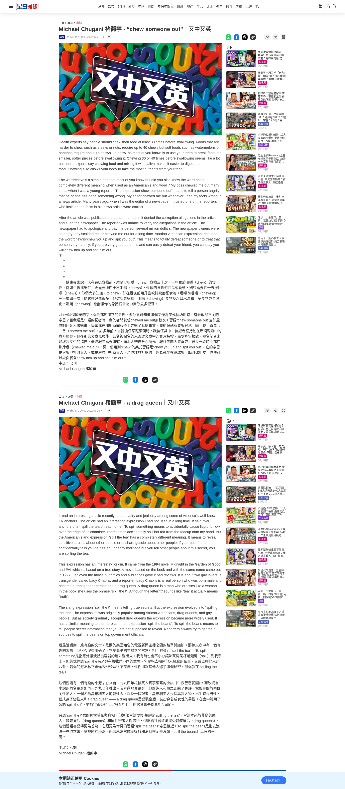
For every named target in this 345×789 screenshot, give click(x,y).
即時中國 (263, 124)
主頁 (61, 22)
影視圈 (262, 62)
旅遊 (261, 227)
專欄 (70, 22)
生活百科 (263, 145)
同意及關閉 (273, 780)
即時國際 (263, 248)
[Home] (27, 6)
